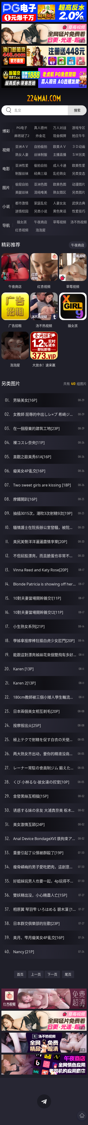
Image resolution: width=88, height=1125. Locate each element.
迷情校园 (21, 211)
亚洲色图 (40, 184)
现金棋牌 (59, 135)
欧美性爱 (78, 165)
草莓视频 (59, 222)
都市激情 (21, 203)
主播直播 (59, 154)
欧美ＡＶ (59, 146)
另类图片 (78, 192)
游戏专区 (78, 127)
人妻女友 (59, 203)
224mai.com (44, 98)
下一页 (52, 974)
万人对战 (59, 127)
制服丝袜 (21, 173)
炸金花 (41, 135)
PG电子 (21, 127)
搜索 (77, 110)
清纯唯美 (40, 192)
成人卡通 (59, 165)
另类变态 (78, 173)
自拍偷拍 (40, 146)
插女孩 (22, 222)
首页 (20, 974)
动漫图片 (78, 184)
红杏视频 (21, 230)
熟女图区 (59, 192)
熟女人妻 (21, 154)
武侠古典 (78, 203)
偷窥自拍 (21, 184)
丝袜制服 (40, 154)
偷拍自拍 (40, 165)
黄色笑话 (59, 211)
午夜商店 (40, 222)
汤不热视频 (78, 222)
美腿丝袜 (21, 192)
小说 (6, 206)
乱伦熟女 (59, 173)
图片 (6, 187)
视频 (6, 149)
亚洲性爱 (21, 165)
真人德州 (40, 127)
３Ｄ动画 (78, 146)
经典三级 (40, 173)
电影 (6, 168)
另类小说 (40, 211)
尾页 (68, 974)
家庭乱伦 (40, 203)
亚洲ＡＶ (21, 146)
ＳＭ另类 (78, 154)
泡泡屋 (41, 230)
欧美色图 (59, 184)
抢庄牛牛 (78, 135)
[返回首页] (82, 1115)
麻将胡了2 (21, 135)
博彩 (6, 131)
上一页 (36, 974)
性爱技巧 (78, 211)
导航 (6, 225)
